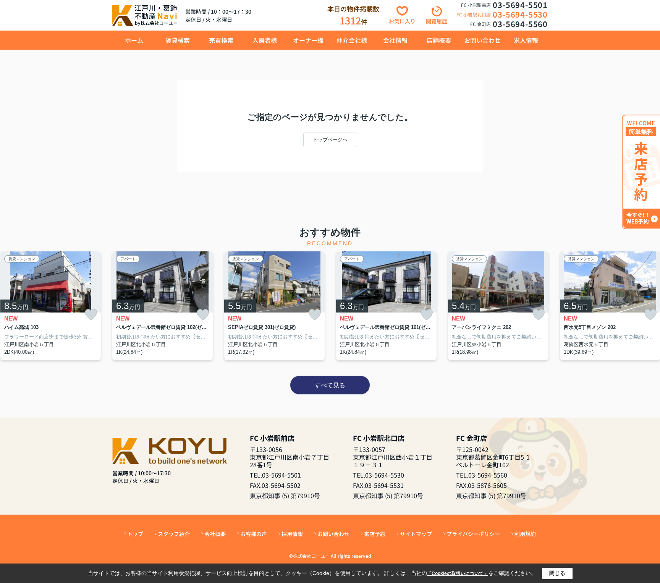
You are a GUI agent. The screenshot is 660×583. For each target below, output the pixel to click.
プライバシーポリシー (473, 534)
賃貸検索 (177, 40)
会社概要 (215, 534)
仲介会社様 (351, 40)
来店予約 (374, 534)
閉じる (557, 573)
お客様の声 (253, 534)
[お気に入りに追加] (91, 314)
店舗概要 (439, 40)
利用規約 (525, 534)
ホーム (134, 40)
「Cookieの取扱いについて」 (457, 573)
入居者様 (264, 40)
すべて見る (330, 385)
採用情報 (292, 534)
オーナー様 (308, 40)
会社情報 (395, 40)
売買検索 (221, 40)
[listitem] (162, 306)
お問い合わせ (482, 40)
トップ (135, 534)
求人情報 (526, 40)
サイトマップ (416, 534)
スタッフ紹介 (174, 534)
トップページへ (330, 140)
